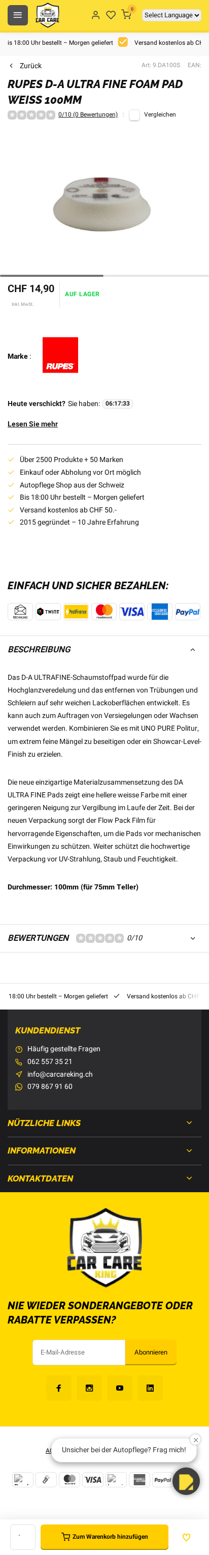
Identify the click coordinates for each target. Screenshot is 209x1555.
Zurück (31, 66)
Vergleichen (160, 114)
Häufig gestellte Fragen (63, 1049)
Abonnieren (150, 1352)
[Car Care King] (47, 15)
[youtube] (119, 1388)
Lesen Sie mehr (33, 424)
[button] (186, 1481)
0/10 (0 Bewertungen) (88, 115)
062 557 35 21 (50, 1062)
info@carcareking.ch (60, 1075)
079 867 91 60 (50, 1087)
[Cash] (46, 1479)
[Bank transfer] (22, 1479)
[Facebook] (59, 1388)
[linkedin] (150, 1388)
